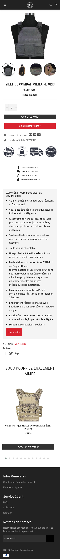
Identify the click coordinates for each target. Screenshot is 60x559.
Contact (7, 512)
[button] (6, 458)
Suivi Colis (8, 507)
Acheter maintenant (30, 126)
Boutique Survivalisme (21, 550)
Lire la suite (14, 332)
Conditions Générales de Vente (19, 481)
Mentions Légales (12, 487)
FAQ (5, 502)
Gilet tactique (21, 343)
